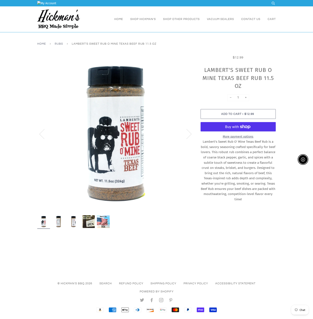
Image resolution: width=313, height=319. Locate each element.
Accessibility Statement (235, 283)
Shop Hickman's (143, 19)
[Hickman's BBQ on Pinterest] (171, 300)
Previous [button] (44, 133)
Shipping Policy (163, 283)
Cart (272, 19)
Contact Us (250, 19)
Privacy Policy (196, 283)
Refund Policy (131, 283)
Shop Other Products (181, 19)
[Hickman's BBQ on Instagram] (161, 300)
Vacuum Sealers (220, 19)
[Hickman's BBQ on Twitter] (142, 300)
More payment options (238, 136)
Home (118, 19)
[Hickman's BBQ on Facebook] (151, 300)
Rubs (59, 43)
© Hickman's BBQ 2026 (74, 283)
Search (105, 283)
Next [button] (186, 133)
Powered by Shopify (157, 291)
